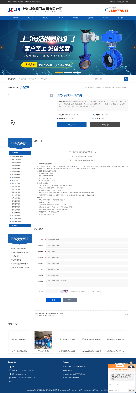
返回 (125, 314)
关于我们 (30, 18)
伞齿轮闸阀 (15, 180)
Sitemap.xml (87, 390)
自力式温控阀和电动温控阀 (19, 252)
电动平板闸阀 (16, 189)
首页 (86, 87)
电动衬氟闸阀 (16, 177)
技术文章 (75, 18)
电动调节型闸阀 (16, 162)
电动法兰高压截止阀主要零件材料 (21, 267)
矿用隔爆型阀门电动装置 (67, 351)
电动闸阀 (98, 87)
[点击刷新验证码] (64, 291)
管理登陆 (106, 390)
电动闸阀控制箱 (16, 260)
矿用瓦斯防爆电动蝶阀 (19, 351)
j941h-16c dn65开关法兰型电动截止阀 (74, 366)
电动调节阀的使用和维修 (18, 248)
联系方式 (120, 18)
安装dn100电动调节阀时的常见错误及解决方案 (21, 264)
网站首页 (112, 2)
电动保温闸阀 (16, 168)
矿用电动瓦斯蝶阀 (43, 351)
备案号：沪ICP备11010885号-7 (62, 390)
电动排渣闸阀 (16, 213)
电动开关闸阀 (16, 165)
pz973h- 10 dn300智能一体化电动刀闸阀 (51, 313)
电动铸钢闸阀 (16, 186)
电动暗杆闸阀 (16, 207)
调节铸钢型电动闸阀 (108, 87)
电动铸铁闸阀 (16, 195)
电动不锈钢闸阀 (16, 159)
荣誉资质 (90, 18)
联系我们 (125, 2)
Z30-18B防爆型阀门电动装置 (91, 351)
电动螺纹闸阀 (16, 171)
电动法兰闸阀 (16, 183)
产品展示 (45, 18)
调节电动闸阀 (16, 174)
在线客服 (105, 125)
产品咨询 (71, 125)
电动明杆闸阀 (16, 204)
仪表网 (80, 390)
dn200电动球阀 (32, 79)
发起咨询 (131, 390)
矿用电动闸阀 (16, 198)
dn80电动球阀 (22, 79)
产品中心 (91, 87)
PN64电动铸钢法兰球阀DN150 (71, 377)
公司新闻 (60, 18)
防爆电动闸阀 (16, 192)
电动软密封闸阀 (16, 218)
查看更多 (15, 225)
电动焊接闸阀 (16, 216)
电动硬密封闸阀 (16, 221)
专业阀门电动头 (67, 370)
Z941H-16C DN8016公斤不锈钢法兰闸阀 (74, 374)
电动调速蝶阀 (15, 256)
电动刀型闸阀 (16, 201)
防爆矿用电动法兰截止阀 (46, 316)
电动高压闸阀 (16, 210)
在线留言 (119, 2)
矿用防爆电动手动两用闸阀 (115, 351)
